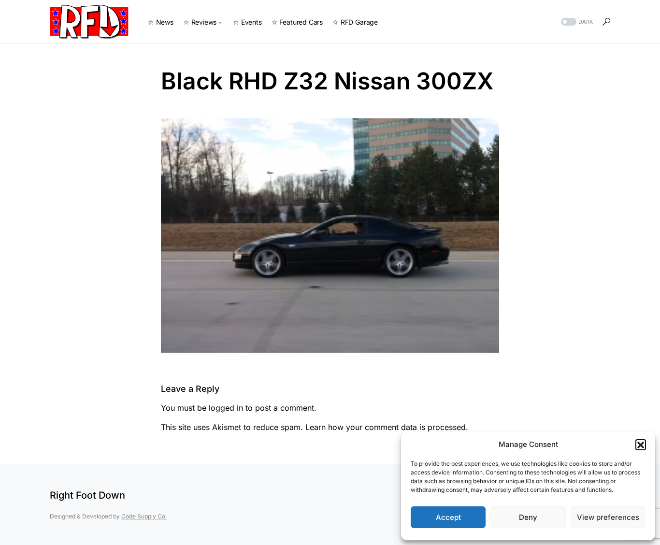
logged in (226, 408)
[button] (641, 444)
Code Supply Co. (144, 516)
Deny (528, 517)
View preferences (608, 517)
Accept (448, 517)
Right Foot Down (87, 495)
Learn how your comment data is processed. (386, 427)
